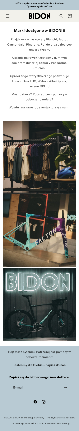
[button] (7, 16)
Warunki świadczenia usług (54, 423)
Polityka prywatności (24, 423)
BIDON (17, 417)
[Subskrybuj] (65, 387)
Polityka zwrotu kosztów (61, 417)
